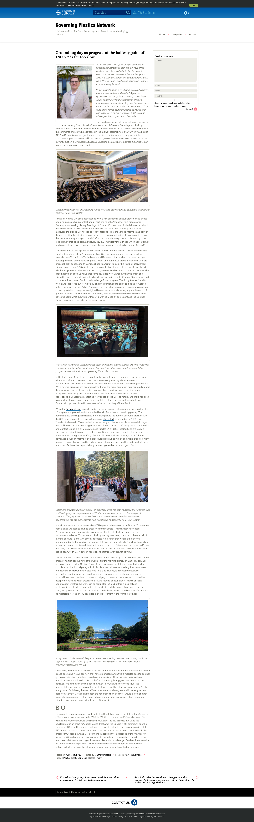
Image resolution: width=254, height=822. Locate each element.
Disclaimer (139, 814)
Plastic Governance (134, 754)
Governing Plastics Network (85, 25)
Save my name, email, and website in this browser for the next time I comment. (172, 104)
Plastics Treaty (70, 757)
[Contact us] (134, 802)
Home (162, 34)
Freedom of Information (155, 814)
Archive (192, 34)
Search (127, 12)
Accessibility (94, 814)
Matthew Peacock (103, 754)
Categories (177, 34)
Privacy (123, 814)
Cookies (130, 814)
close (193, 5)
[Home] (65, 12)
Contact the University (109, 814)
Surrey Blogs (62, 792)
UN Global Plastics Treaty (90, 757)
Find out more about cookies (80, 5)
